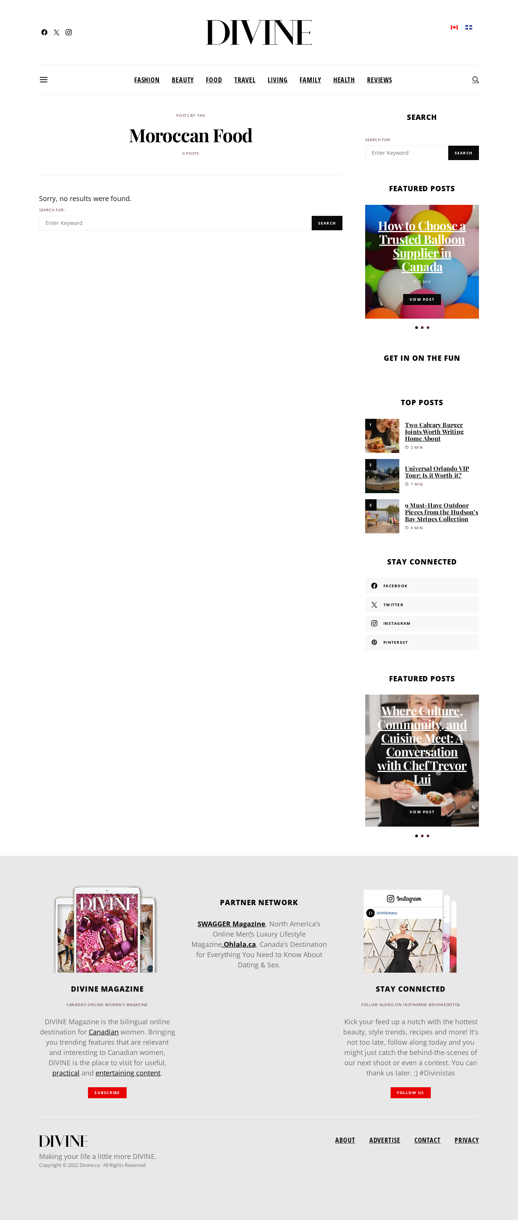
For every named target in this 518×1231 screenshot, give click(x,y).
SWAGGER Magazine (231, 923)
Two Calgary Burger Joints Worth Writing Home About (434, 431)
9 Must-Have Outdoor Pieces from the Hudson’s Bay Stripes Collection (441, 512)
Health (344, 79)
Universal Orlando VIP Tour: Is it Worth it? (437, 471)
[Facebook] (44, 32)
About (345, 1140)
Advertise (384, 1140)
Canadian (104, 1031)
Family (310, 79)
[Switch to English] (454, 26)
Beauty (183, 79)
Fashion (147, 79)
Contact (427, 1140)
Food (214, 79)
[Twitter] (56, 32)
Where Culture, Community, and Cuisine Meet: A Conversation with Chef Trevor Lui (422, 744)
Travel (245, 79)
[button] (416, 327)
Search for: (52, 210)
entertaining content (128, 1072)
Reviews (379, 79)
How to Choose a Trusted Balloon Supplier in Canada (422, 245)
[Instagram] (68, 32)
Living (277, 79)
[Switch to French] (468, 26)
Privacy (467, 1140)
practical (66, 1072)
